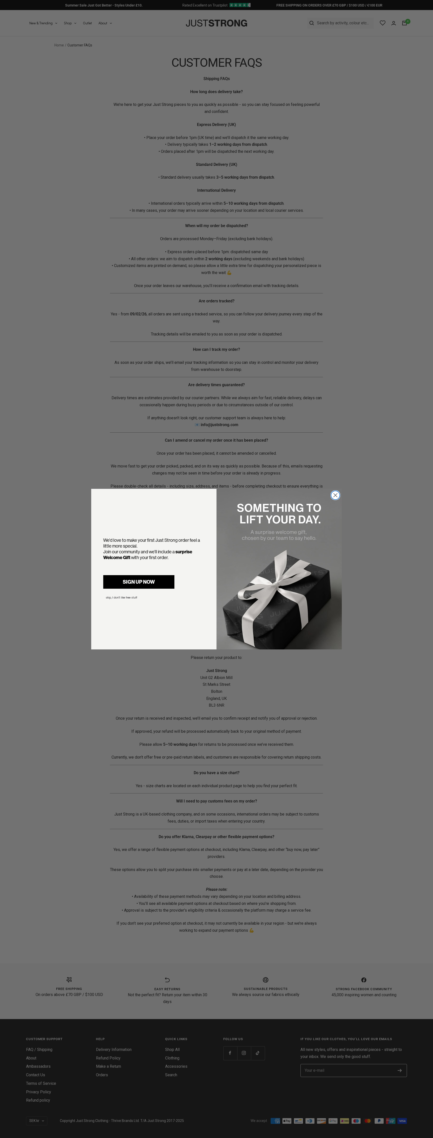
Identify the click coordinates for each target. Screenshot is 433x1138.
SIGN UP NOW (139, 582)
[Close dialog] (335, 495)
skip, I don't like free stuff (121, 597)
